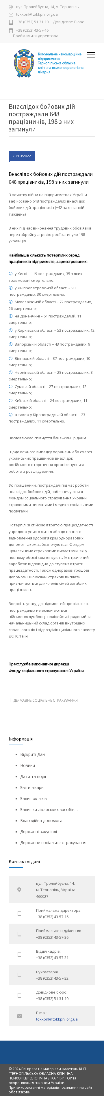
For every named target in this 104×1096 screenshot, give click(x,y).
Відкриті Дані (33, 754)
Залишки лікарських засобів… (49, 809)
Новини (27, 765)
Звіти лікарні (32, 787)
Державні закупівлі (38, 831)
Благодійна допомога (41, 820)
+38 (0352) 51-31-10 (32, 22)
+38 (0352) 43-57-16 (32, 30)
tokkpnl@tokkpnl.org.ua (37, 14)
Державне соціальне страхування (45, 700)
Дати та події (33, 776)
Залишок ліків (33, 798)
